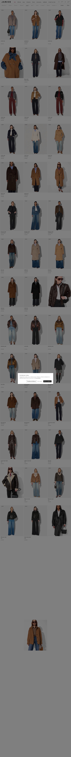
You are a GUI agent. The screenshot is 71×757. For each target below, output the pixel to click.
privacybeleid (38, 378)
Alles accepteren (47, 381)
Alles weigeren (39, 381)
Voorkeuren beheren (31, 381)
